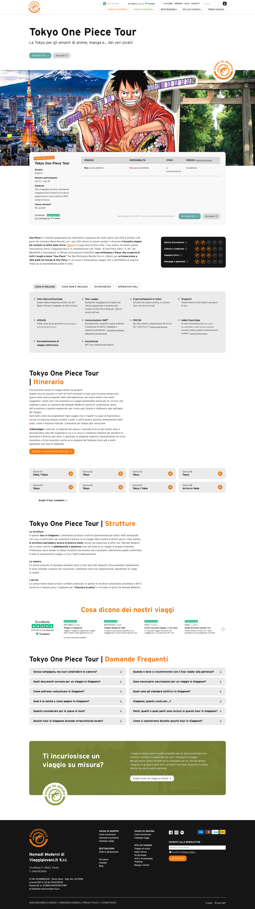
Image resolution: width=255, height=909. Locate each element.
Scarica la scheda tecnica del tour (50, 451)
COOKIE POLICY (109, 902)
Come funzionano (107, 834)
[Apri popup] (186, 242)
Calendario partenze (109, 838)
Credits (208, 903)
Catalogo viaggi (106, 841)
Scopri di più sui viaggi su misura (150, 778)
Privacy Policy (189, 852)
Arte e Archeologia (143, 858)
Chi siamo (168, 4)
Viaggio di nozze (142, 848)
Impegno (179, 4)
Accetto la (183, 852)
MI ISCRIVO (178, 858)
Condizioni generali (70, 902)
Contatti (195, 4)
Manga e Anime (141, 865)
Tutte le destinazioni (108, 852)
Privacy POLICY (91, 902)
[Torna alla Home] (34, 7)
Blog (187, 4)
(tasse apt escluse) (204, 160)
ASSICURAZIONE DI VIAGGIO (43, 902)
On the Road (140, 855)
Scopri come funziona (158, 327)
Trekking (138, 861)
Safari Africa (140, 852)
